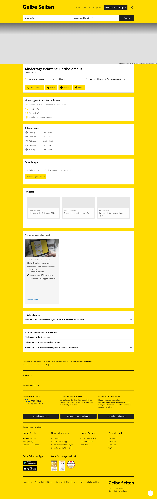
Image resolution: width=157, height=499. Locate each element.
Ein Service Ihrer (117, 490)
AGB (82, 482)
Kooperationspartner (88, 438)
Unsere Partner (87, 432)
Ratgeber (97, 7)
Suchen (78, 7)
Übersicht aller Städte (31, 445)
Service (87, 7)
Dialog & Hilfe (30, 432)
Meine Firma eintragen (115, 7)
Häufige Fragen (28, 441)
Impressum (27, 482)
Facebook (112, 441)
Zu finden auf (115, 432)
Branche (26, 375)
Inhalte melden (93, 482)
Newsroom (55, 438)
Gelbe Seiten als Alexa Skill (61, 448)
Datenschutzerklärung (43, 482)
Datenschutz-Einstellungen (66, 482)
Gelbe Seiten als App (59, 441)
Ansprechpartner (29, 438)
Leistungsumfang (30, 385)
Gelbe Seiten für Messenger (62, 445)
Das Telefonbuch (86, 441)
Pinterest (112, 445)
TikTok (110, 448)
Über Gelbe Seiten (60, 432)
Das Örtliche (85, 445)
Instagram (112, 438)
